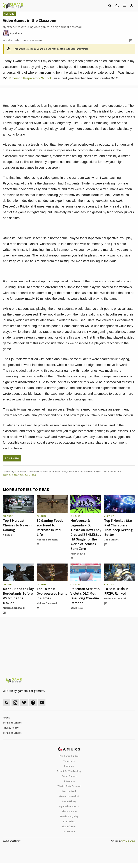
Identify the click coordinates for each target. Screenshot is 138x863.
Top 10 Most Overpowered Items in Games (52, 593)
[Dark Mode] (117, 5)
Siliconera (69, 781)
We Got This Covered (69, 786)
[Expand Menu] (124, 5)
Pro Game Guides (69, 756)
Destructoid (69, 791)
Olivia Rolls (77, 607)
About (6, 717)
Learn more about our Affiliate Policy (19, 474)
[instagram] (15, 702)
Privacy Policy (11, 727)
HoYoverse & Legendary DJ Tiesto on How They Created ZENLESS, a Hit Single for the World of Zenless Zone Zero (85, 534)
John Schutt (77, 553)
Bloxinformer (69, 826)
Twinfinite (69, 761)
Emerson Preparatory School (30, 78)
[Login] (131, 5)
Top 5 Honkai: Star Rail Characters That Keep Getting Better (118, 527)
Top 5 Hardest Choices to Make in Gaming (17, 525)
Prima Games (69, 776)
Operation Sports (69, 806)
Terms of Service (12, 722)
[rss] (6, 702)
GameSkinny (69, 801)
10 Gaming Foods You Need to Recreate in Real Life (50, 527)
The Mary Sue (69, 811)
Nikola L (7, 535)
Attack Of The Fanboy (69, 771)
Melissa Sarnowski (47, 539)
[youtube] (42, 702)
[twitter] (24, 702)
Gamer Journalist (69, 796)
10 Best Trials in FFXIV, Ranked (116, 591)
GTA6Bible (69, 831)
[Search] (110, 5)
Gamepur (69, 766)
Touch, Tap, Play (69, 816)
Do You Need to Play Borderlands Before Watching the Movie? (18, 595)
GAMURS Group (128, 840)
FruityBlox (69, 821)
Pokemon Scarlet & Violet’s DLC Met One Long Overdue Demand (85, 595)
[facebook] (33, 702)
